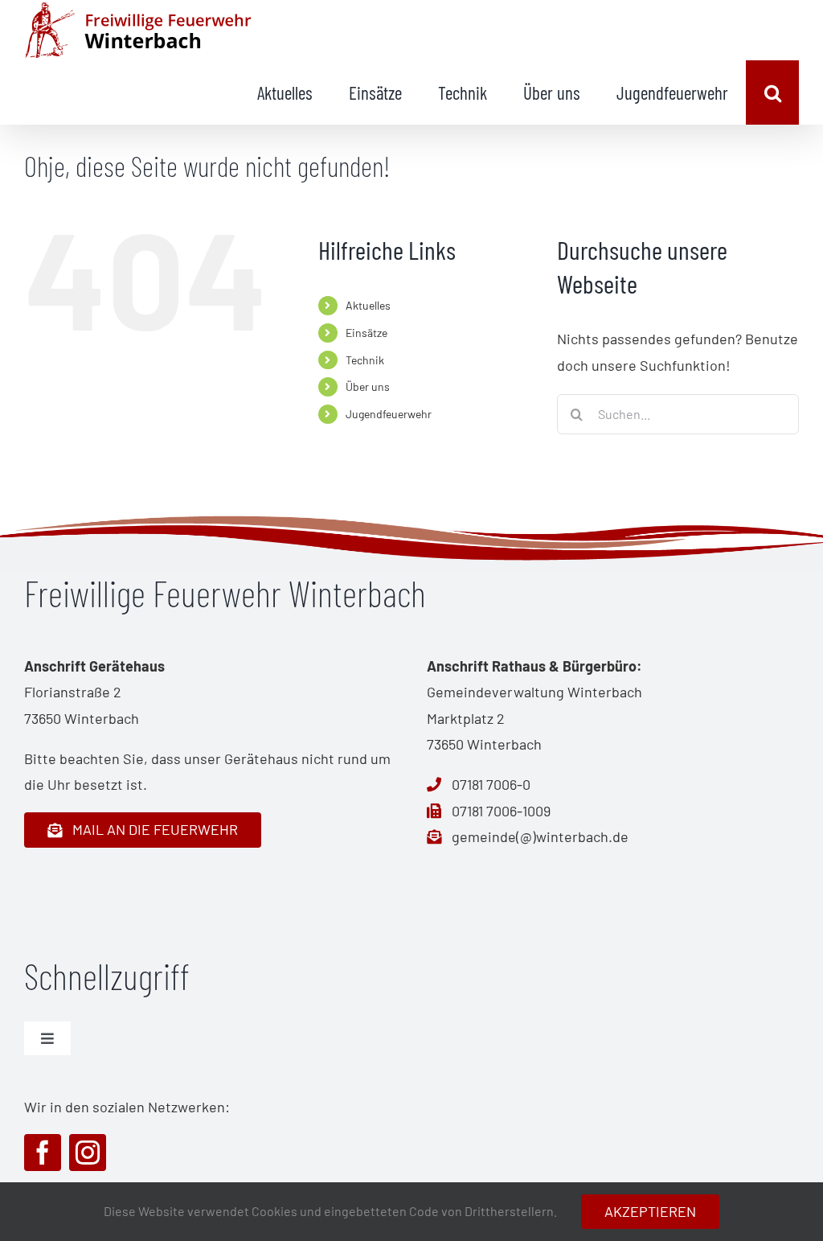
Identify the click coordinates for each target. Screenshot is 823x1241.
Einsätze (366, 332)
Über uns (368, 386)
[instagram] (87, 1152)
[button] (772, 92)
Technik (365, 360)
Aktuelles (368, 305)
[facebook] (42, 1152)
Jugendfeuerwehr (389, 414)
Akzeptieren (650, 1211)
